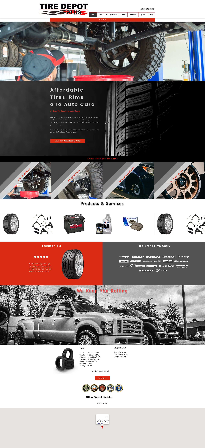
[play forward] (202, 224)
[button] (11, 224)
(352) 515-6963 (147, 9)
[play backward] (2, 224)
